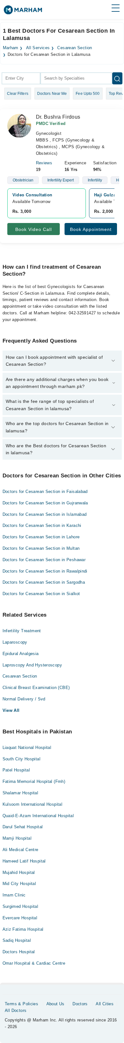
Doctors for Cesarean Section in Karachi (42, 525)
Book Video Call (33, 229)
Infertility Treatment (22, 630)
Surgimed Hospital (20, 906)
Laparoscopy (15, 642)
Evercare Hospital (20, 917)
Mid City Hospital (19, 883)
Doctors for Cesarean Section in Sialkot (41, 593)
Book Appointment (91, 229)
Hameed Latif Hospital (24, 861)
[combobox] (21, 78)
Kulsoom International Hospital (33, 804)
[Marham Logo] (23, 12)
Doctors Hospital (19, 951)
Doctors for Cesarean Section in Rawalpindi (45, 571)
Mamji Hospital (17, 838)
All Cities (105, 1003)
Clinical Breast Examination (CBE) (36, 687)
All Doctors (15, 1010)
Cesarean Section (74, 48)
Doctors (80, 1003)
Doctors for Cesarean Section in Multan (41, 548)
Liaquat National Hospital (27, 747)
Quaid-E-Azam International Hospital (38, 815)
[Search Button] (117, 78)
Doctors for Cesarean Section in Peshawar (44, 559)
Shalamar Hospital (20, 792)
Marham (10, 48)
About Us (55, 1003)
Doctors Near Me (52, 93)
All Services (38, 48)
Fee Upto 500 (88, 93)
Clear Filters (17, 93)
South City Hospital (21, 759)
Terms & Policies (21, 1003)
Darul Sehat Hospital (23, 826)
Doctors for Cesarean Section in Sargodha (44, 582)
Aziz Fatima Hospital (23, 929)
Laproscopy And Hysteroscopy (32, 665)
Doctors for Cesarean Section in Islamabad (45, 514)
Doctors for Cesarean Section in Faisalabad (45, 491)
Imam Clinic (14, 895)
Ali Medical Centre (20, 849)
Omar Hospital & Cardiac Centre (34, 963)
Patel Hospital (16, 770)
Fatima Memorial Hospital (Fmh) (34, 781)
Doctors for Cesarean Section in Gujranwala (45, 503)
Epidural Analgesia (21, 653)
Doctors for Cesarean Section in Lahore (41, 537)
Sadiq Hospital (17, 940)
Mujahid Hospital (19, 872)
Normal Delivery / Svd (24, 699)
